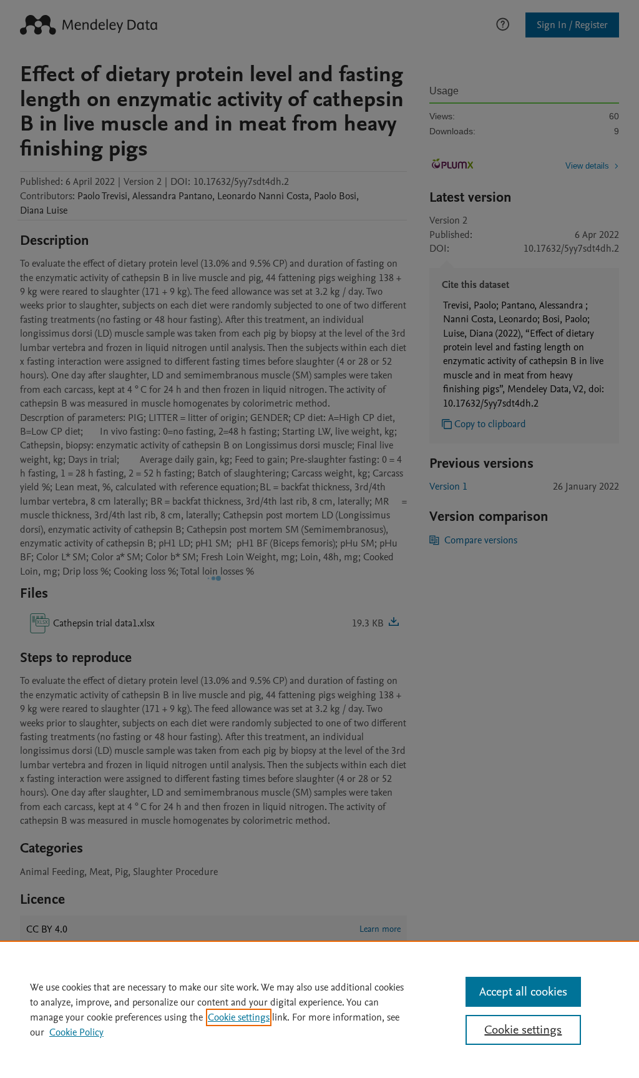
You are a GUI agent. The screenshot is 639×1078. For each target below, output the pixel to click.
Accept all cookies (523, 992)
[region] (319, 1009)
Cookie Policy (76, 1032)
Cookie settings (239, 1017)
